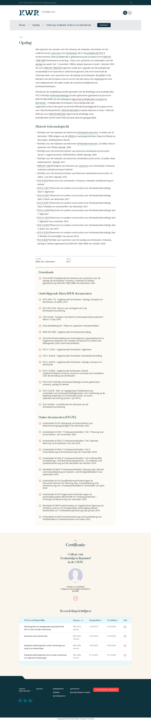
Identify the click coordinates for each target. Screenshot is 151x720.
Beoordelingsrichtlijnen (77, 692)
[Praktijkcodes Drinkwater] (31, 13)
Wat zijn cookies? (49, 2)
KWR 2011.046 (44, 165)
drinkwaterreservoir (87, 143)
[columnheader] (78, 620)
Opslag (36, 25)
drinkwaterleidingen (60, 95)
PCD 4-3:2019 (43, 232)
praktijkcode (93, 53)
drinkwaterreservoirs (87, 132)
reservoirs (56, 53)
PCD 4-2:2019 (43, 225)
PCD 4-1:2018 (43, 210)
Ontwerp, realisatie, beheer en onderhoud (68, 25)
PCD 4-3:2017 (43, 202)
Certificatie (74, 689)
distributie (40, 102)
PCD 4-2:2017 (43, 195)
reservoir (83, 165)
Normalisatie (58, 689)
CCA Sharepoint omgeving (106, 690)
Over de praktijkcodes (24, 690)
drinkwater (71, 53)
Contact (39, 689)
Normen (56, 692)
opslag (38, 64)
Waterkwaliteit (59, 696)
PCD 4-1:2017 (43, 188)
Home (22, 25)
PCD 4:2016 (42, 180)
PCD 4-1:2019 (43, 217)
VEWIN (71, 136)
